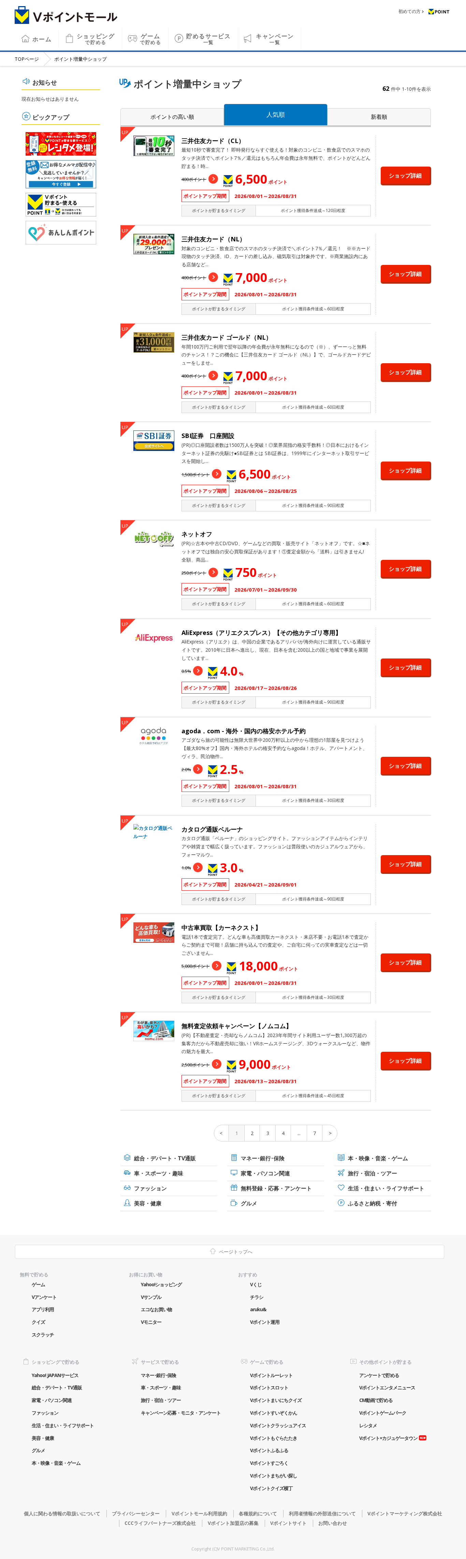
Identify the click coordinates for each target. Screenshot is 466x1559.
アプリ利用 (43, 1309)
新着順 (379, 117)
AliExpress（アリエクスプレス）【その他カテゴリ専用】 (261, 632)
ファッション (150, 1188)
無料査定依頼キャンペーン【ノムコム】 (236, 1026)
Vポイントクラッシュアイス (278, 1425)
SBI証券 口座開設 (207, 435)
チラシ (256, 1297)
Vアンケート (44, 1297)
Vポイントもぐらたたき (273, 1438)
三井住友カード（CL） (213, 141)
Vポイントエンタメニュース (387, 1387)
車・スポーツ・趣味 (158, 1173)
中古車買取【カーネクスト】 (221, 927)
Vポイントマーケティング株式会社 (404, 1513)
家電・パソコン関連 (265, 1173)
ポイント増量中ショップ (80, 59)
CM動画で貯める (376, 1400)
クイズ (38, 1322)
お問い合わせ (332, 1523)
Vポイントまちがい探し (273, 1475)
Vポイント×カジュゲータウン (388, 1438)
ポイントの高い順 (172, 117)
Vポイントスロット (269, 1387)
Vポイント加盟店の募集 (233, 1523)
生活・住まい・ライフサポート (386, 1188)
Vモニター (151, 1322)
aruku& (258, 1309)
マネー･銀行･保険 (263, 1158)
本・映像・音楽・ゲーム (378, 1158)
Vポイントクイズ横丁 (271, 1488)
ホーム (42, 39)
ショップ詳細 (405, 175)
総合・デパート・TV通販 (165, 1158)
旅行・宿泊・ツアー (372, 1173)
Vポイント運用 (264, 1322)
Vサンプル (151, 1297)
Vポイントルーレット (271, 1375)
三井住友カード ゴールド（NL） (226, 337)
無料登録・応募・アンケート (276, 1188)
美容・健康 (147, 1203)
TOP (27, 59)
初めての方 (409, 11)
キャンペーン (275, 38)
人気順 (275, 114)
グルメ (249, 1203)
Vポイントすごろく (269, 1463)
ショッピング (96, 38)
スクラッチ (43, 1334)
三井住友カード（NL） (213, 239)
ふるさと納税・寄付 (372, 1203)
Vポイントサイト (288, 1523)
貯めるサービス (208, 38)
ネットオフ (196, 534)
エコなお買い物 (156, 1309)
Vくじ (256, 1284)
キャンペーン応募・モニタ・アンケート (181, 1412)
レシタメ (368, 1425)
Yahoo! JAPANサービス (55, 1375)
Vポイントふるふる (269, 1450)
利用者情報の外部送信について (322, 1513)
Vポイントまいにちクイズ (276, 1400)
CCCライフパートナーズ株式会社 (160, 1523)
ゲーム (150, 38)
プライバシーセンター (136, 1513)
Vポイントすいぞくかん (273, 1412)
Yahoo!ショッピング (161, 1284)
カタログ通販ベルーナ (212, 829)
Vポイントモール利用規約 (199, 1513)
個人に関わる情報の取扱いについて (62, 1513)
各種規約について (258, 1513)
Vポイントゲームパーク (382, 1412)
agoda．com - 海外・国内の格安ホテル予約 (243, 731)
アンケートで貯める (379, 1375)
